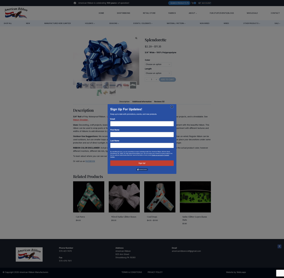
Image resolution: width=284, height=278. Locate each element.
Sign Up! (142, 163)
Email (112, 119)
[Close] (171, 107)
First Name (114, 130)
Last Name (114, 141)
